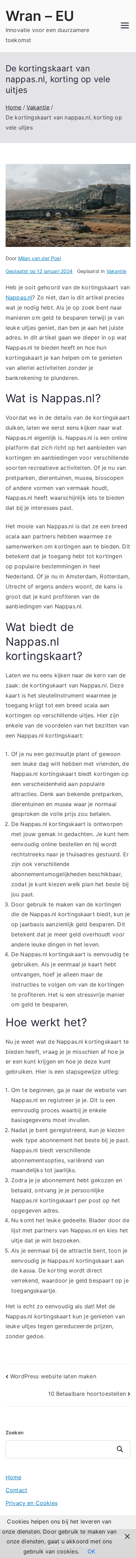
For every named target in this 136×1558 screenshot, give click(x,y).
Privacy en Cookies (32, 1502)
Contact (16, 1490)
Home (14, 1477)
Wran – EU (40, 15)
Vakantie (116, 271)
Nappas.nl (19, 297)
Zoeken (15, 1432)
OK (91, 1551)
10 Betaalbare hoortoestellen (87, 1393)
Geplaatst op (39, 271)
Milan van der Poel (39, 258)
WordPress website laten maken (53, 1376)
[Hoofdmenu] (124, 26)
